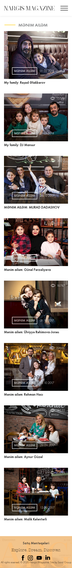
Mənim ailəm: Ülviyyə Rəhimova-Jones (31, 332)
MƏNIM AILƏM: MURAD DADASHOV (32, 207)
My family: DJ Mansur (19, 144)
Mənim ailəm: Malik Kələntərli (25, 519)
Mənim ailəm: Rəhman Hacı (23, 394)
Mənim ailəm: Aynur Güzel (23, 456)
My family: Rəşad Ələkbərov (24, 82)
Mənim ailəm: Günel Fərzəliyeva (27, 269)
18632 (60, 410)
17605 (61, 36)
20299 (60, 473)
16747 (61, 286)
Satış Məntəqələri (36, 543)
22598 (60, 223)
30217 (61, 161)
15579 (60, 98)
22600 (60, 348)
